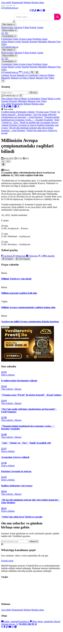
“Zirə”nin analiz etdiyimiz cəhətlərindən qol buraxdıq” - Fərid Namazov (28, 115)
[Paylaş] (3, 164)
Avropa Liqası (25, 39)
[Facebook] (33, 10)
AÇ (3, 33)
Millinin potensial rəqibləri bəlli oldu (19, 293)
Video (4, 44)
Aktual (4, 41)
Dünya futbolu (8, 30)
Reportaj (34, 41)
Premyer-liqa (7, 27)
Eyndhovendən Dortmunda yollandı (17, 112)
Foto (58, 41)
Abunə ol (34, 541)
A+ (8, 161)
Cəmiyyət (42, 75)
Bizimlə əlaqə (37, 2)
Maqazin (52, 41)
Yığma (26, 27)
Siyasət (13, 75)
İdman (11, 41)
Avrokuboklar (8, 36)
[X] (18, 106)
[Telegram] (44, 10)
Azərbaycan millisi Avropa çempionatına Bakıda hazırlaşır (30, 321)
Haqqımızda (17, 2)
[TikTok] (35, 10)
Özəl (46, 78)
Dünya (25, 78)
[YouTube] (38, 10)
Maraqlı (39, 78)
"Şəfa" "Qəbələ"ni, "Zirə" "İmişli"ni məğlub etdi (30, 121)
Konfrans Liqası (40, 39)
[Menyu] (37, 72)
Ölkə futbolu (7, 24)
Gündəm (5, 75)
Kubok (33, 27)
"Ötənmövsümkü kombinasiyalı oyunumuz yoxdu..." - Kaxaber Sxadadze (30, 118)
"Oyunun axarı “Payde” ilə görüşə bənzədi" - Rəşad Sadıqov (30, 113)
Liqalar (40, 27)
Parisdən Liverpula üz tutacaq (23, 125)
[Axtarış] (32, 72)
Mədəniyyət (16, 78)
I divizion (18, 27)
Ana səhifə (6, 2)
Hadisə (51, 75)
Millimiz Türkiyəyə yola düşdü (16, 278)
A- (3, 161)
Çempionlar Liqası (9, 39)
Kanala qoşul (7, 560)
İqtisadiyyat (22, 75)
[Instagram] (31, 10)
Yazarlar (25, 41)
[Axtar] (57, 17)
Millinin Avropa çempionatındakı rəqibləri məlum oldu (28, 307)
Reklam (27, 2)
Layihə (18, 41)
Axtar (34, 93)
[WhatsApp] (41, 10)
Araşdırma (33, 75)
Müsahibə (42, 41)
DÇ (6, 33)
